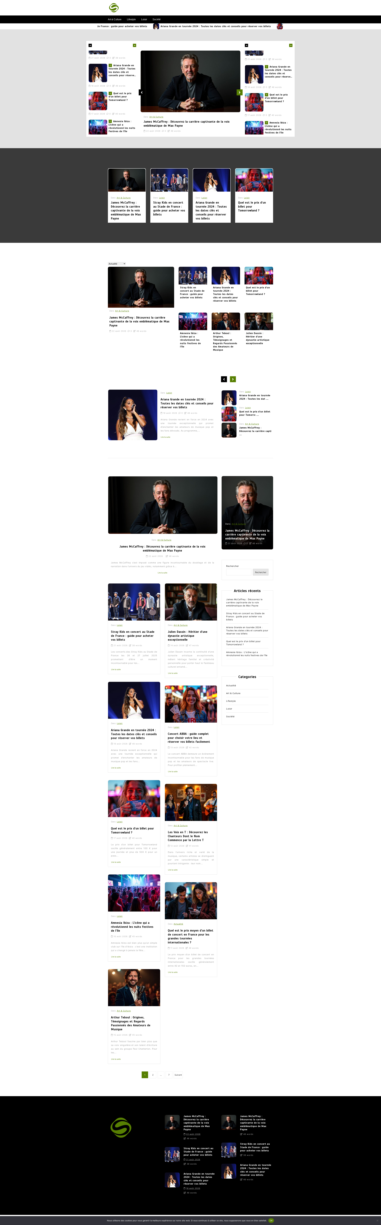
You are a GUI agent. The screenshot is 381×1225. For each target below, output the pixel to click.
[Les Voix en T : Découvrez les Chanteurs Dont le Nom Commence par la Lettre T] (191, 802)
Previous (142, 92)
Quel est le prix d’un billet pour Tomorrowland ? (253, 26)
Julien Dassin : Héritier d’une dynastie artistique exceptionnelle (257, 338)
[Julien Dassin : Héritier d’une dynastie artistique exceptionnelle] (259, 321)
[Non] (377, 1220)
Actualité (178, 924)
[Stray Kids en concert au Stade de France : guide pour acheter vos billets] (169, 180)
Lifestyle (131, 19)
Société (157, 19)
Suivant (178, 1075)
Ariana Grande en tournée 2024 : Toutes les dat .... (254, 432)
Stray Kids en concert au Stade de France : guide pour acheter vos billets (169, 208)
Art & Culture (114, 19)
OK (271, 1220)
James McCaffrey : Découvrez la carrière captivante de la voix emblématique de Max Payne (122, 118)
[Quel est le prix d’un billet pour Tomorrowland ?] (221, 26)
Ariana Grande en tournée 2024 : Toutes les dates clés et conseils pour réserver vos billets (157, 26)
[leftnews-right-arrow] (90, 45)
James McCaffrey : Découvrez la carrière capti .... (255, 402)
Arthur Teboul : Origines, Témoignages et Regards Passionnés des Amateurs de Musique (225, 341)
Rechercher (232, 566)
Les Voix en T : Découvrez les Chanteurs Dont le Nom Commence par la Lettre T (188, 836)
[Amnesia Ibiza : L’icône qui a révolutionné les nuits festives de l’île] (99, 93)
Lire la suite (187, 437)
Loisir (144, 19)
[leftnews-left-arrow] (134, 45)
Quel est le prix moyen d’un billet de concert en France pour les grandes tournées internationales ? (190, 936)
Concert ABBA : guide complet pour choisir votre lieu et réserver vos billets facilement (189, 737)
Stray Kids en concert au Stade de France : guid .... (254, 416)
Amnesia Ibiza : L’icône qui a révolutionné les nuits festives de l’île (122, 90)
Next (240, 92)
